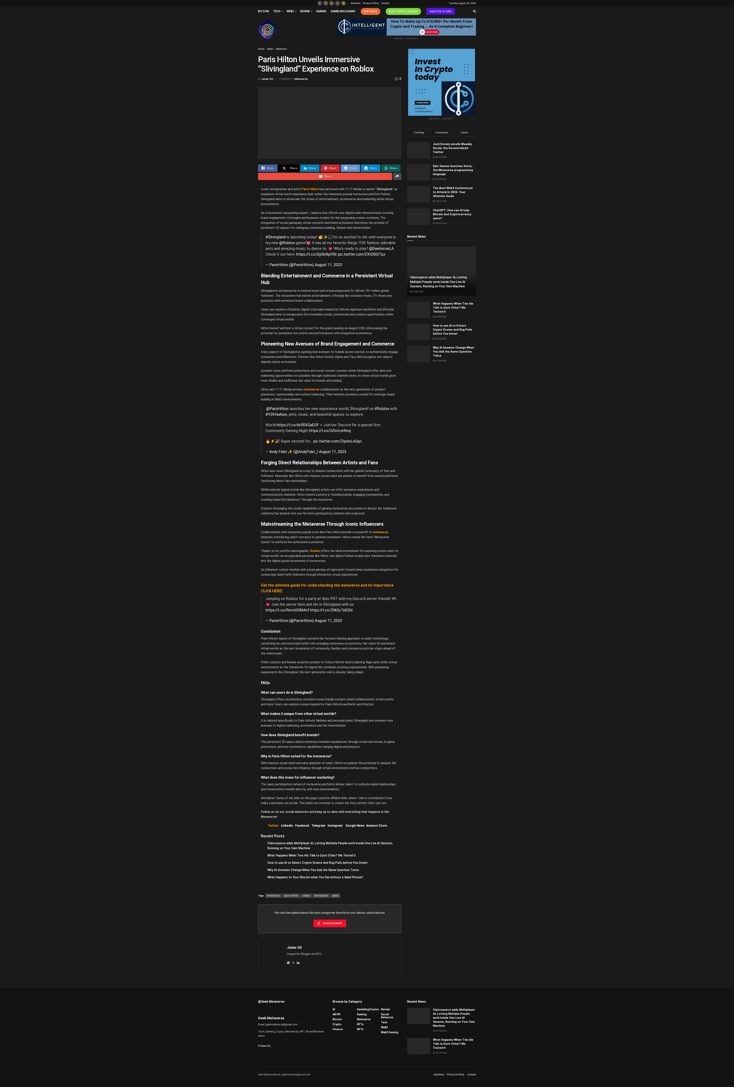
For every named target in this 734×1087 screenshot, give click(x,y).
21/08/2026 (440, 360)
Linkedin (287, 825)
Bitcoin (263, 11)
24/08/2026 (440, 316)
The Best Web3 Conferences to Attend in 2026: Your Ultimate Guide (453, 192)
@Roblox (287, 242)
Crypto (337, 1024)
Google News (356, 825)
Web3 (290, 11)
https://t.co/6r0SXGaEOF (298, 425)
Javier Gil (267, 78)
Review (305, 11)
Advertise (356, 3)
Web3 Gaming (389, 1032)
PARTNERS (370, 11)
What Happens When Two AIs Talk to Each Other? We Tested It (311, 855)
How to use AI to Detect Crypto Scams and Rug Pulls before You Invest (317, 863)
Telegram (318, 825)
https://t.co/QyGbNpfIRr (316, 254)
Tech (276, 11)
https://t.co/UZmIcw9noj (330, 430)
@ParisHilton (277, 408)
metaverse (273, 895)
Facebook (302, 825)
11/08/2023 (284, 78)
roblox (306, 895)
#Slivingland (276, 237)
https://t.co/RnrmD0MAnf (287, 610)
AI (334, 1009)
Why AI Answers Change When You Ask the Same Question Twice (313, 870)
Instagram (335, 825)
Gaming (321, 11)
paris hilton (291, 895)
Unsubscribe (332, 923)
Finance (338, 1029)
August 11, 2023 (328, 264)
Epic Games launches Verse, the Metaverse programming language (453, 170)
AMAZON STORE (440, 11)
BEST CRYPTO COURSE (403, 11)
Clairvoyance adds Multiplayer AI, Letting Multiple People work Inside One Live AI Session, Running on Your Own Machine (438, 281)
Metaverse (281, 49)
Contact (385, 3)
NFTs (360, 1024)
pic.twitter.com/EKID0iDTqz (361, 254)
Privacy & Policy (371, 3)
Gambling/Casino (343, 11)
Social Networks (387, 1016)
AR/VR (336, 1014)
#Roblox (382, 408)
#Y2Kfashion (276, 414)
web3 (335, 895)
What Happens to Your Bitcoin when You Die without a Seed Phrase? (315, 877)
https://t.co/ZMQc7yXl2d (331, 610)
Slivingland (321, 895)
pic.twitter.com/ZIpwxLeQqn (337, 441)
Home (261, 49)
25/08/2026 (417, 291)
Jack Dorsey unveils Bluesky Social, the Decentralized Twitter (452, 148)
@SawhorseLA (381, 248)
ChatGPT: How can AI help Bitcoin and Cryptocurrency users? (452, 214)
